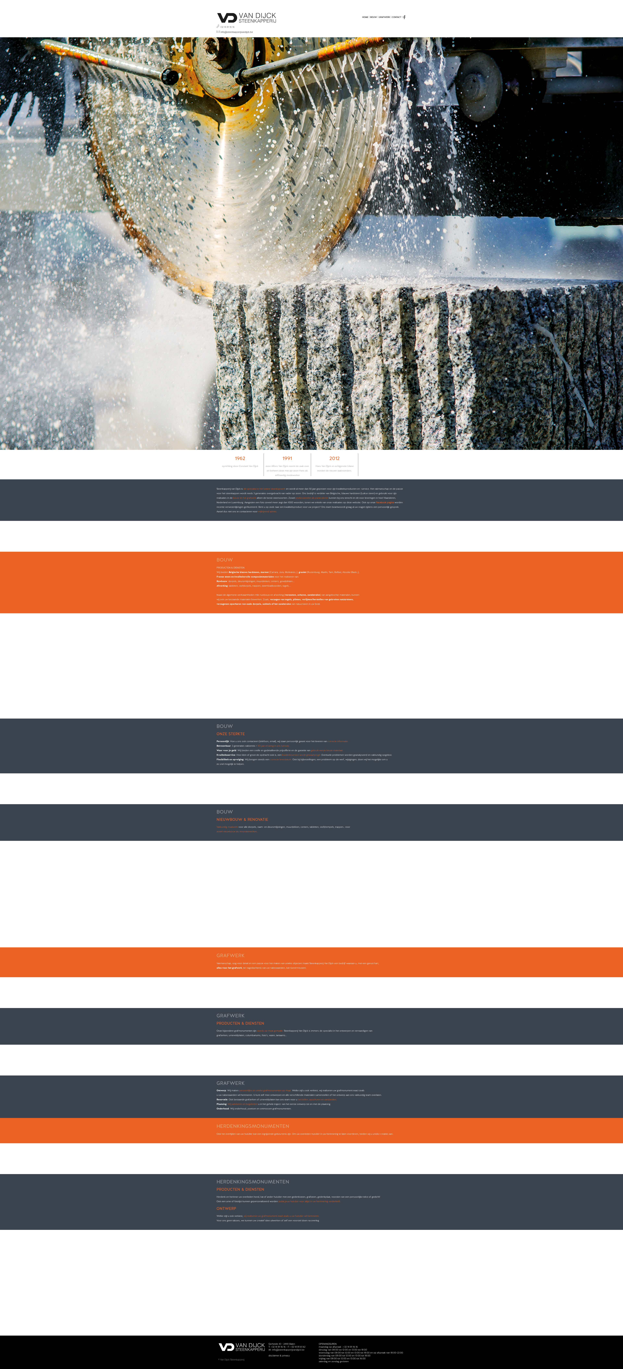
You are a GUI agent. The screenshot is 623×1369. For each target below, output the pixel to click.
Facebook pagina (385, 502)
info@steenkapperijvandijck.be (236, 31)
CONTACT (396, 17)
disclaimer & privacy (279, 1355)
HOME (365, 17)
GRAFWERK (384, 17)
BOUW (373, 17)
